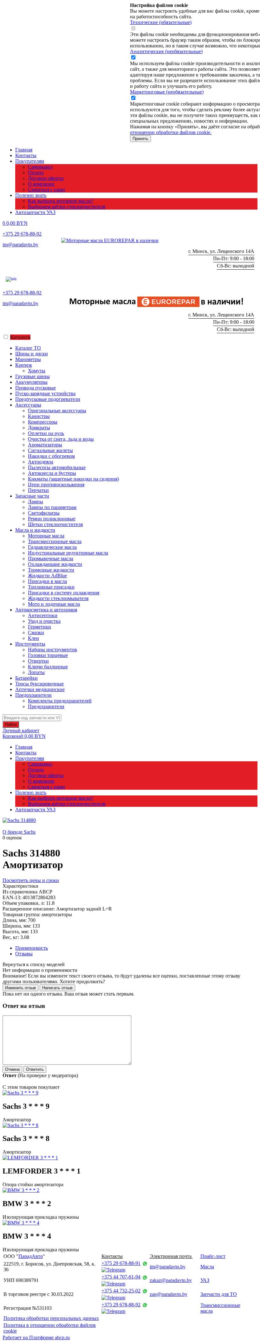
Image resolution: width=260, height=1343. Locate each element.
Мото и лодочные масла (54, 604)
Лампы (35, 501)
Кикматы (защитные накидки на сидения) (73, 478)
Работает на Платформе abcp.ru (36, 1337)
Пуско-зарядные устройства (45, 393)
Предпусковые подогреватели (47, 399)
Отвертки (38, 661)
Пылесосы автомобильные (57, 467)
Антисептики (42, 615)
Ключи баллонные (48, 666)
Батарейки (26, 678)
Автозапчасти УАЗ (35, 212)
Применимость (31, 948)
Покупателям (29, 161)
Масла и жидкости (35, 530)
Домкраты (39, 427)
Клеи (33, 638)
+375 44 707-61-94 (120, 1276)
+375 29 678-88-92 (22, 233)
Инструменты (30, 644)
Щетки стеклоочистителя (55, 524)
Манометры (28, 359)
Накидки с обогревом (51, 456)
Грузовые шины (32, 376)
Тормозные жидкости (51, 570)
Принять (140, 138)
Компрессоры (42, 422)
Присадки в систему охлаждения (63, 592)
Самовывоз (40, 166)
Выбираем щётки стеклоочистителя (66, 206)
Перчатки (38, 490)
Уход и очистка (44, 621)
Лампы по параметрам (52, 507)
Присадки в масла (47, 581)
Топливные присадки (51, 587)
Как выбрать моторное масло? (60, 201)
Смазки (36, 632)
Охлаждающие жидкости (55, 564)
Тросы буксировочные (39, 683)
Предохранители (33, 695)
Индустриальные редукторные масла (68, 552)
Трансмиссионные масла (54, 541)
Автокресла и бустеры (52, 473)
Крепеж (23, 365)
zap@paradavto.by (168, 1294)
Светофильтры (44, 513)
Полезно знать (30, 195)
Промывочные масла (50, 558)
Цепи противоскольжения (56, 484)
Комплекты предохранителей (60, 700)
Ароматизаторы (45, 444)
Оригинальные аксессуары (57, 410)
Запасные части (32, 496)
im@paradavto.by (20, 244)
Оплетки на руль (46, 433)
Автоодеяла (40, 461)
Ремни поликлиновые (51, 518)
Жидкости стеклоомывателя (58, 598)
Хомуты (36, 370)
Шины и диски (31, 353)
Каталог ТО (28, 348)
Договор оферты (46, 178)
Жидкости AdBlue (47, 575)
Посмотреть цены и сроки (31, 880)
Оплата (36, 172)
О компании (41, 184)
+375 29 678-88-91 (120, 1263)
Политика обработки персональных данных (51, 1318)
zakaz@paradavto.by (171, 1280)
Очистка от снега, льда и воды (61, 439)
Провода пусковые (35, 387)
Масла (207, 1266)
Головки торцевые (48, 655)
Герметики (39, 626)
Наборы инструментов (52, 649)
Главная (23, 149)
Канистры (39, 416)
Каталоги (20, 337)
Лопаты (36, 672)
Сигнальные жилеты (50, 450)
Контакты (25, 155)
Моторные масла (46, 535)
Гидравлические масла (52, 547)
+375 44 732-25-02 (120, 1290)
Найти (10, 724)
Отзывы (24, 953)
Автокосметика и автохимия (46, 609)
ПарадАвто (30, 1256)
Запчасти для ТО (218, 1294)
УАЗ (204, 1280)
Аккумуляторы (31, 382)
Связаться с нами (46, 189)
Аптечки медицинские (40, 689)
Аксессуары (28, 405)
